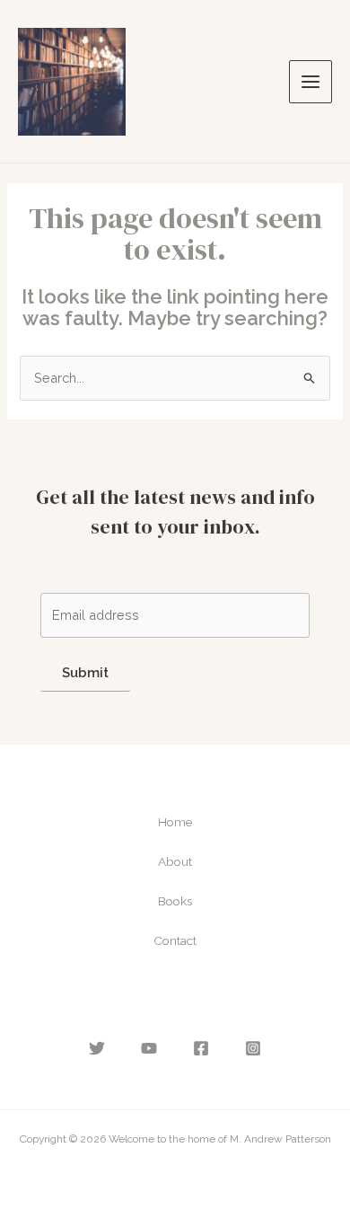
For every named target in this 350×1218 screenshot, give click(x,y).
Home (175, 822)
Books (175, 901)
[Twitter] (97, 1048)
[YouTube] (149, 1048)
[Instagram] (253, 1048)
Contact (175, 940)
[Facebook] (201, 1048)
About (175, 861)
